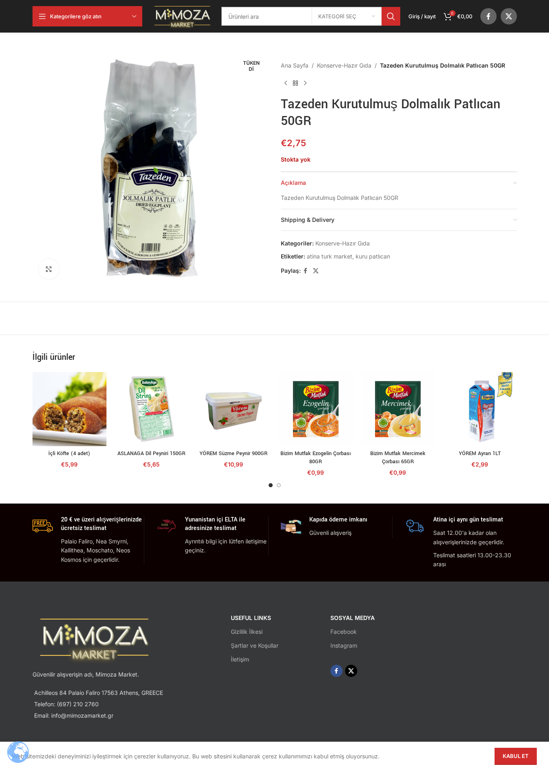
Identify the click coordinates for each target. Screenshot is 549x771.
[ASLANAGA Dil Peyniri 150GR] (152, 409)
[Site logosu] (182, 15)
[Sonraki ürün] (305, 83)
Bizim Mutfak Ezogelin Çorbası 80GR (315, 457)
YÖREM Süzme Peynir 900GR (233, 453)
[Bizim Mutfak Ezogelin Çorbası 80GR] (316, 409)
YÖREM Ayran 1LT (480, 453)
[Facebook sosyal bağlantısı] (488, 16)
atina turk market (329, 256)
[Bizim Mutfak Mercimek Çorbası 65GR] (398, 409)
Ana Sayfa (294, 65)
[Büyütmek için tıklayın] (49, 269)
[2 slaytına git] (279, 485)
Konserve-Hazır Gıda (344, 65)
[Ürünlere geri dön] (295, 83)
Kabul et (516, 756)
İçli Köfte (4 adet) (69, 453)
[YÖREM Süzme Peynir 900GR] (234, 409)
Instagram (343, 645)
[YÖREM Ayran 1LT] (480, 409)
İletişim (240, 659)
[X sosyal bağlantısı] (509, 16)
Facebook (343, 631)
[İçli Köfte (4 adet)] (69, 409)
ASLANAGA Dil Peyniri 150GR (151, 453)
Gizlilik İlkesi (247, 631)
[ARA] (391, 16)
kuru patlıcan (373, 256)
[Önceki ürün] (286, 83)
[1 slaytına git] (271, 485)
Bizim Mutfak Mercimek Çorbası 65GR (397, 457)
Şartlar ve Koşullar (254, 645)
